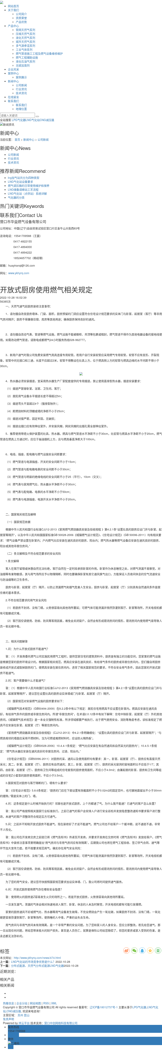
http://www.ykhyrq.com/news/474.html (37, 958)
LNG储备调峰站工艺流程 (23, 189)
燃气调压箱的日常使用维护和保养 (28, 185)
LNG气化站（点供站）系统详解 (27, 193)
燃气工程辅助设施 (27, 57)
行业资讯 (21, 89)
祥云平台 (24, 1023)
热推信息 (8, 1003)
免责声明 (8, 1019)
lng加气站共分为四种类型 (23, 178)
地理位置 (21, 109)
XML (54, 1003)
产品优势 (21, 22)
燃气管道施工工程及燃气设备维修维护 (39, 53)
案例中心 (13, 73)
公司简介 (21, 14)
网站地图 (35, 1003)
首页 (17, 139)
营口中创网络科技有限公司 (60, 1023)
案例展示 (21, 77)
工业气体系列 (24, 49)
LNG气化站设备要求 (20, 182)
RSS (46, 1003)
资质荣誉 (21, 18)
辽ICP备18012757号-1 (104, 1007)
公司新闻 (21, 85)
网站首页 (13, 6)
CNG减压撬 (47, 120)
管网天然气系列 (25, 30)
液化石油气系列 (25, 61)
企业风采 (13, 69)
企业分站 (21, 1003)
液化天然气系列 (25, 38)
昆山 (26, 1015)
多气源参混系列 (25, 45)
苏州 (20, 1015)
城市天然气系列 (25, 42)
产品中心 (13, 26)
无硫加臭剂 (23, 65)
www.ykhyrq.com (18, 273)
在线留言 (13, 97)
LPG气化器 (19, 120)
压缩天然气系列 (25, 34)
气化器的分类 (16, 197)
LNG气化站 (33, 120)
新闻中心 (13, 81)
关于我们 (13, 10)
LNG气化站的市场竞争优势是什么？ (33, 962)
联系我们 (13, 101)
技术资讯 (21, 93)
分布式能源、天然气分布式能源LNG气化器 (37, 966)
